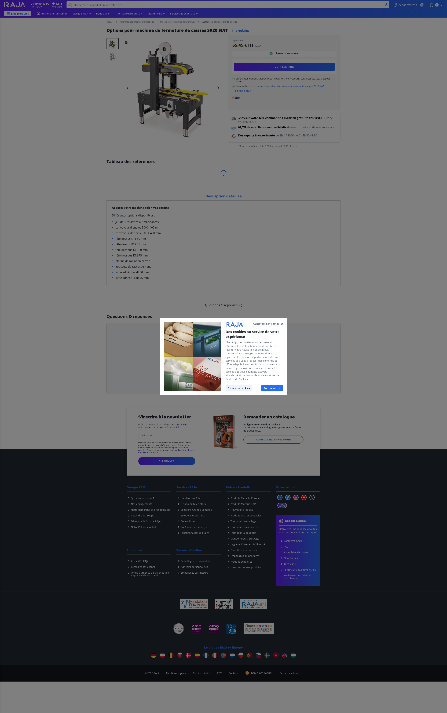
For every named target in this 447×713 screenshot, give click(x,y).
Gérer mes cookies (239, 388)
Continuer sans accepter (268, 323)
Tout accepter (272, 388)
